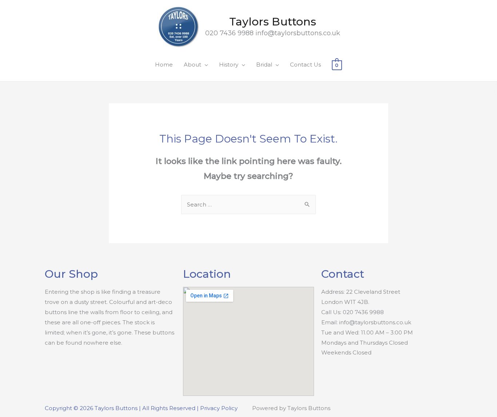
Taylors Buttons (272, 21)
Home (164, 64)
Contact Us (305, 64)
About (192, 64)
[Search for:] (248, 204)
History (228, 64)
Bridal (264, 64)
